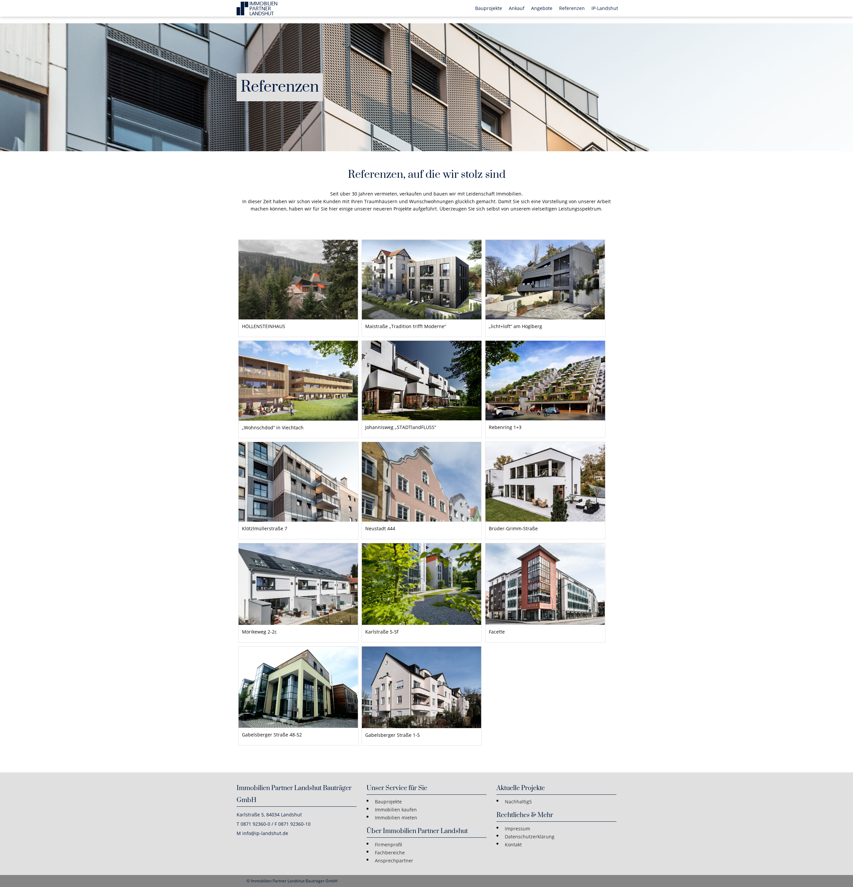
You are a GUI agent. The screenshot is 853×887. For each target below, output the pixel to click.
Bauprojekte (388, 801)
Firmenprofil (388, 844)
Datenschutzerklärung (529, 836)
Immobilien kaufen (396, 809)
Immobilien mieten (396, 817)
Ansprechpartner (394, 860)
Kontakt (513, 844)
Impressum (517, 828)
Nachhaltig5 (518, 801)
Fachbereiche (390, 852)
